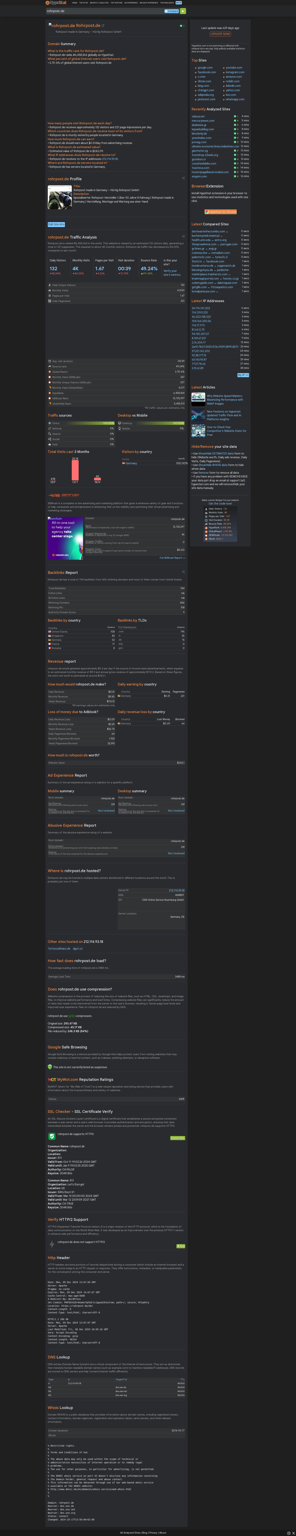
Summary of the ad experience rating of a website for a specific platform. (90, 782)
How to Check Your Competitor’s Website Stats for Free (226, 431)
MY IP (178, 3)
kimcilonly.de (199, 133)
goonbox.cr (199, 159)
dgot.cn (78, 948)
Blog (144, 1532)
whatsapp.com (235, 99)
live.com (231, 95)
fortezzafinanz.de (59, 948)
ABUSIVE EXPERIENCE (149, 3)
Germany (131, 463)
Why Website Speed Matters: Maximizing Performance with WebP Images (225, 399)
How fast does (77, 960)
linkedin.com (233, 86)
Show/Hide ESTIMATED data (216, 453)
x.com (201, 76)
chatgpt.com (206, 90)
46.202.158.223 (201, 317)
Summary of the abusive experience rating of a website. (80, 832)
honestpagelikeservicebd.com (210, 172)
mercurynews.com (203, 121)
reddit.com (232, 81)
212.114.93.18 (110, 159)
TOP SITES (83, 3)
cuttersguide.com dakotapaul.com (214, 283)
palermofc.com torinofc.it (210, 257)
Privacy (153, 1532)
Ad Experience (67, 775)
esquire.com (199, 176)
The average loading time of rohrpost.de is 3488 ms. (78, 967)
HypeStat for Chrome (222, 212)
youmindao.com (201, 138)
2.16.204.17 (199, 342)
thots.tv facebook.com (208, 261)
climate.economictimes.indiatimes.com (216, 146)
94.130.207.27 (200, 334)
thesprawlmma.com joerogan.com (215, 244)
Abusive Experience (72, 825)
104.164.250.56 (201, 321)
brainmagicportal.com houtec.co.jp (215, 278)
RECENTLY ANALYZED (99, 3)
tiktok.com (204, 81)
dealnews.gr (199, 125)
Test (182, 1246)
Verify (68, 1219)
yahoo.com (233, 90)
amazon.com (234, 76)
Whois (60, 1407)
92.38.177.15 (199, 355)
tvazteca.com (200, 168)
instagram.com (235, 72)
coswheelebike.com (204, 163)
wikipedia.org (206, 95)
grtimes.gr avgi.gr (204, 248)
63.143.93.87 (199, 359)
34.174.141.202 (201, 308)
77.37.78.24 (199, 364)
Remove (204, 473)
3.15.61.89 (198, 368)
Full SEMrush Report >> (172, 557)
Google (67, 1047)
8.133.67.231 (199, 338)
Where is (74, 871)
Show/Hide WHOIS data (213, 465)
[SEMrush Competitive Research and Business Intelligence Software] (63, 495)
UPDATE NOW (220, 34)
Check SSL (178, 1138)
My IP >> (243, 375)
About (162, 1532)
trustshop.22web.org (205, 155)
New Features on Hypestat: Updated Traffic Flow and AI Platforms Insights (224, 415)
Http (59, 1257)
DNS (59, 1357)
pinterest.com (206, 99)
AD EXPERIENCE (131, 3)
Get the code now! (220, 503)
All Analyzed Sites (130, 1532)
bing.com (203, 86)
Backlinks (63, 572)
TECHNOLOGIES (167, 3)
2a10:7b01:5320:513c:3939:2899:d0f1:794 (218, 347)
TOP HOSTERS (116, 3)
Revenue (62, 661)
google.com (205, 67)
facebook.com (207, 72)
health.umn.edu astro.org (209, 240)
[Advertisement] (116, 94)
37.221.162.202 (201, 351)
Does (80, 989)
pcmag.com (199, 142)
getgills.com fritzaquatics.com (212, 287)
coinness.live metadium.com (211, 253)
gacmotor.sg (200, 151)
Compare (173, 11)
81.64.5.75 (198, 329)
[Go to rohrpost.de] (102, 25)
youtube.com (234, 67)
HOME (74, 3)
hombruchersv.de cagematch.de (213, 266)
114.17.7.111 (198, 325)
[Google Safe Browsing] (50, 1066)
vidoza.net (198, 116)
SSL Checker (80, 1111)
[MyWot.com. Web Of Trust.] (52, 1079)
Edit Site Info (56, 224)
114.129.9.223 (200, 312)
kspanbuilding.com (203, 129)
